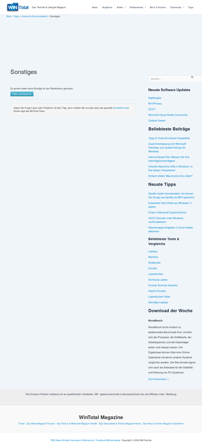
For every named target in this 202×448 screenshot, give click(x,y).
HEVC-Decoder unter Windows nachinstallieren (165, 220)
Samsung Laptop (157, 279)
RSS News (56, 440)
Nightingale (154, 98)
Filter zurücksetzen (21, 94)
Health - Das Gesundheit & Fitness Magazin (112, 423)
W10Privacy (155, 103)
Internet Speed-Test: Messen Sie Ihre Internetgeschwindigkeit (168, 159)
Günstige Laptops (158, 302)
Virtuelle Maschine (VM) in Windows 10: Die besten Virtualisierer (170, 168)
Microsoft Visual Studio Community (167, 115)
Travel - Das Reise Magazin (32, 423)
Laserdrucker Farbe (159, 296)
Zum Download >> (158, 379)
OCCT (152, 109)
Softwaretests (136, 7)
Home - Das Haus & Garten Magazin (153, 423)
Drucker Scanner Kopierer (163, 285)
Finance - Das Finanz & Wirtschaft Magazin (68, 423)
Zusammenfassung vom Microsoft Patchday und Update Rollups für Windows (167, 147)
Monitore (153, 257)
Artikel (120, 7)
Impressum (75, 440)
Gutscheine (178, 423)
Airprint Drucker (157, 291)
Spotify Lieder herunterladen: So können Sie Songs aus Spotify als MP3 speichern (171, 195)
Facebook (101, 440)
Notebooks (154, 262)
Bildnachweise (113, 440)
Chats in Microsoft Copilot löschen (167, 212)
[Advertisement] (101, 42)
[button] (124, 7)
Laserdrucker (155, 274)
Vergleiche (107, 7)
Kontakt (65, 440)
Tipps (190, 7)
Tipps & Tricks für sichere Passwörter (169, 138)
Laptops (152, 251)
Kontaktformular (121, 107)
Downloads (175, 7)
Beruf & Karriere (158, 7)
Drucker (152, 268)
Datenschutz (88, 440)
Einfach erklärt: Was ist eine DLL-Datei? (170, 176)
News (95, 7)
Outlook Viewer (157, 120)
